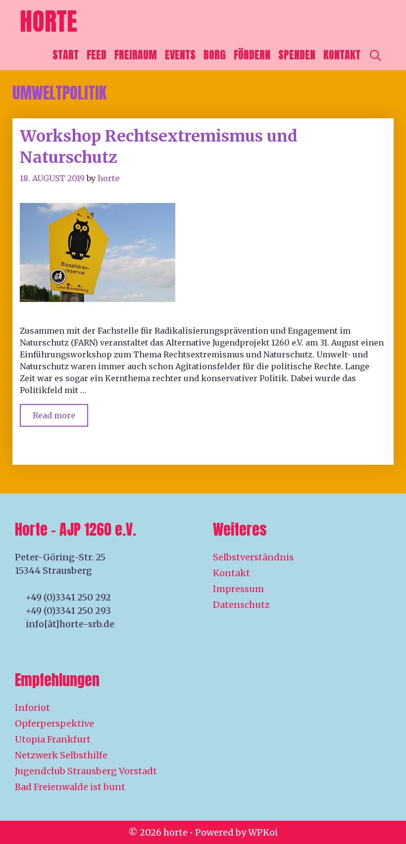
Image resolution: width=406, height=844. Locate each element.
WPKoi (263, 832)
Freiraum (135, 55)
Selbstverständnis (253, 557)
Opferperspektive (54, 723)
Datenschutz (241, 604)
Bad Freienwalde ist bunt (70, 787)
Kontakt (341, 55)
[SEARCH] (375, 55)
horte (48, 21)
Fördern (252, 55)
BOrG (214, 55)
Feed (96, 55)
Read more (60, 412)
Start (65, 55)
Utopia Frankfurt (53, 739)
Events (180, 55)
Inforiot (32, 707)
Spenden (296, 55)
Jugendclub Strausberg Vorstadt (86, 771)
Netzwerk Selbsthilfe (61, 755)
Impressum (238, 589)
